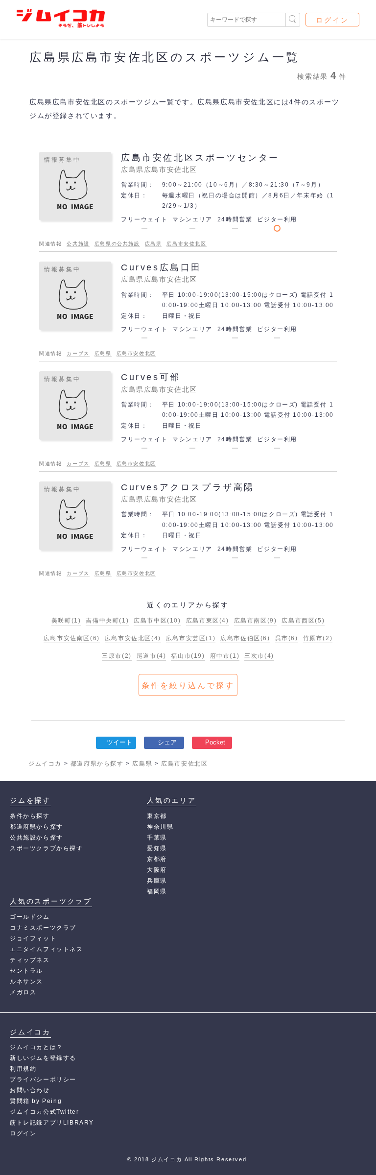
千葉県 (157, 837)
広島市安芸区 (190, 638)
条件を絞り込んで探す (188, 685)
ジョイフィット (33, 938)
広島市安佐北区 (186, 243)
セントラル (26, 970)
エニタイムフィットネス (46, 949)
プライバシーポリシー (43, 1079)
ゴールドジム (30, 916)
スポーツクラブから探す (46, 848)
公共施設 (78, 243)
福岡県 (157, 891)
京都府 (157, 859)
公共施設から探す (36, 837)
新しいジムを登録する (43, 1058)
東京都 (157, 816)
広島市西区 (303, 620)
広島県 (153, 243)
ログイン (332, 20)
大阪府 (157, 869)
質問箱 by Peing (36, 1101)
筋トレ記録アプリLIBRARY (52, 1122)
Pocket (215, 742)
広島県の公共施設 (117, 243)
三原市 (117, 655)
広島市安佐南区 (72, 638)
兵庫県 (157, 880)
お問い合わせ (30, 1090)
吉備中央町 (107, 620)
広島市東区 (207, 620)
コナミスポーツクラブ (43, 927)
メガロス (23, 992)
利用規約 (23, 1068)
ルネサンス (26, 981)
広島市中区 (157, 620)
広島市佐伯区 (245, 638)
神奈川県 (160, 826)
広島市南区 (255, 620)
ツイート (119, 742)
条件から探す (30, 816)
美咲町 (66, 620)
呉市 (286, 638)
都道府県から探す (36, 826)
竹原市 (318, 638)
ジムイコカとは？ (36, 1047)
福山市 (188, 655)
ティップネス (30, 960)
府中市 (225, 655)
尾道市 (151, 655)
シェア (167, 742)
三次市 (259, 655)
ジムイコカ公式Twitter (44, 1111)
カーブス (78, 353)
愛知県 (157, 848)
